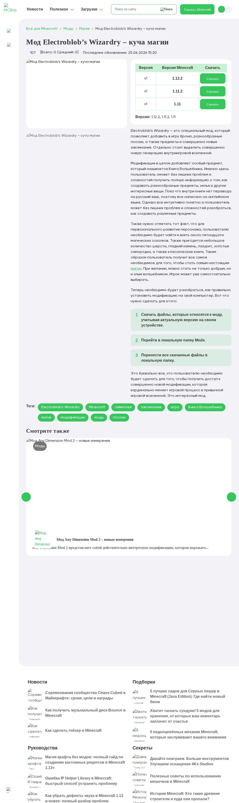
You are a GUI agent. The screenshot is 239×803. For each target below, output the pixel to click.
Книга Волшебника (205, 407)
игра (175, 407)
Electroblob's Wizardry (60, 407)
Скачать (213, 79)
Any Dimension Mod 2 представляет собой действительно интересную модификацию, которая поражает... (120, 548)
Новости (35, 9)
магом (136, 269)
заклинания (151, 407)
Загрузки (89, 9)
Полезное (59, 9)
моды (99, 417)
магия (46, 417)
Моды (40, 446)
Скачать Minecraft (197, 9)
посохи (119, 417)
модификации (73, 417)
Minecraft (97, 407)
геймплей (123, 407)
